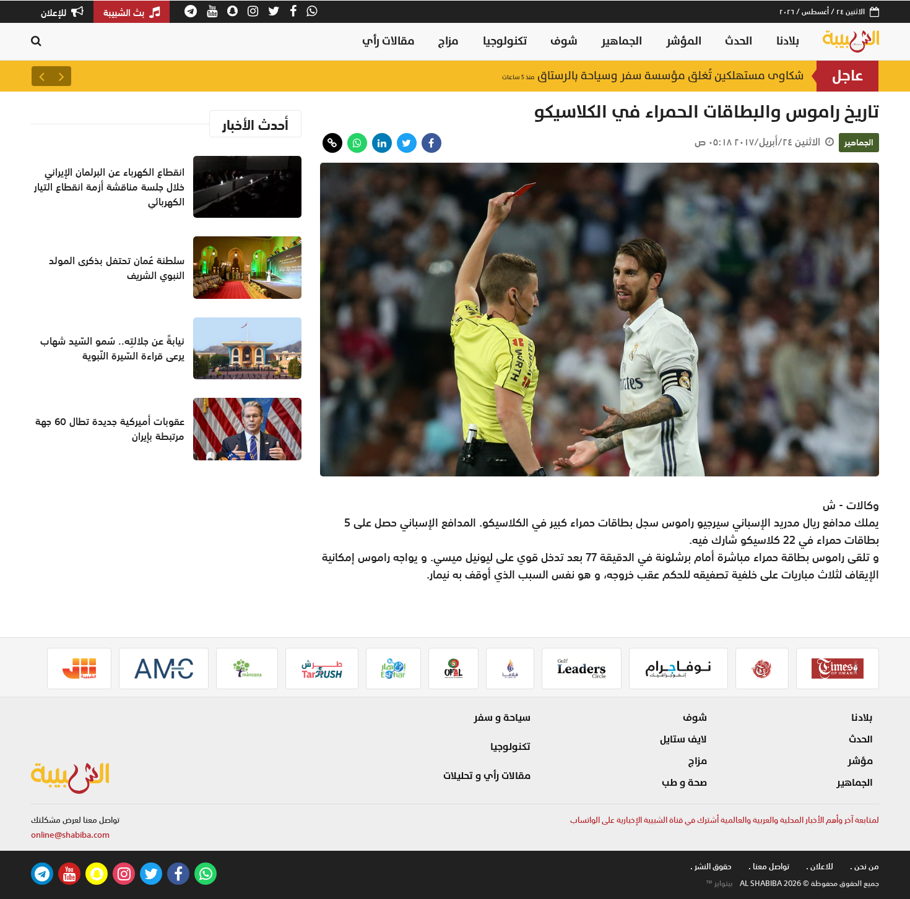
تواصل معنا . (768, 866)
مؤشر (860, 761)
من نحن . (864, 866)
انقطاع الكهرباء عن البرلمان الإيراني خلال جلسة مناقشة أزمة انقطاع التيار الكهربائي (109, 187)
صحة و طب (684, 783)
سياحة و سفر (502, 718)
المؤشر (683, 41)
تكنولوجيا (505, 41)
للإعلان (55, 12)
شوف (564, 41)
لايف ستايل (683, 739)
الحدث (738, 41)
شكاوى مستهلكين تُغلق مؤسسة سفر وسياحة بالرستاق (653, 78)
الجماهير (621, 41)
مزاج (448, 41)
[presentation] (61, 76)
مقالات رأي (388, 41)
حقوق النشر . (711, 866)
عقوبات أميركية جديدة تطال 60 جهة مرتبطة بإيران (109, 428)
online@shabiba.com (70, 835)
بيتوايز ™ (719, 883)
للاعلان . (819, 866)
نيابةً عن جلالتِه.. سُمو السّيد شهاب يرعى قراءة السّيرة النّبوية (112, 348)
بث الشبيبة (125, 12)
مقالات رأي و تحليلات (487, 776)
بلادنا (787, 41)
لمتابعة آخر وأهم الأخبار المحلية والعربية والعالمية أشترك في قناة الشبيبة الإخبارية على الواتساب (724, 820)
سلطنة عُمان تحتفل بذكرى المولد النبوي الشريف (116, 268)
